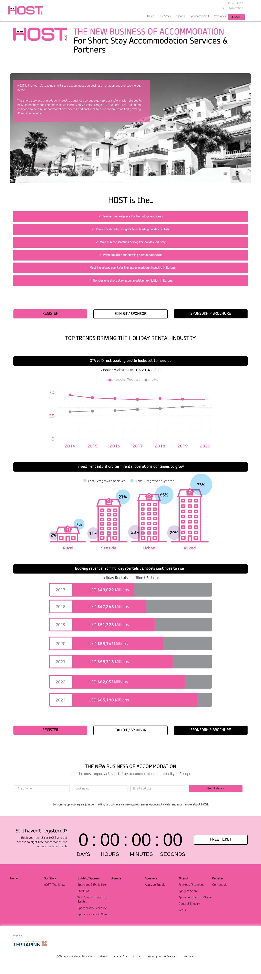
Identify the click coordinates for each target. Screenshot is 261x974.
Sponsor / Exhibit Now (92, 914)
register (236, 17)
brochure (188, 956)
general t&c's (120, 956)
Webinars (220, 16)
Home (14, 878)
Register (217, 878)
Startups (83, 891)
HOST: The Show (54, 885)
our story (165, 16)
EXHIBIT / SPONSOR (130, 314)
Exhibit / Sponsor (88, 878)
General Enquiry (189, 904)
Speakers (151, 878)
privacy (103, 956)
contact (137, 956)
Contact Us (219, 885)
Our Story (50, 878)
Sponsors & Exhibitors (92, 885)
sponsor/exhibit (199, 16)
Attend (183, 878)
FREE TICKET (220, 839)
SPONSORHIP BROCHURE (210, 313)
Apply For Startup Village (195, 897)
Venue (183, 910)
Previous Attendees (191, 885)
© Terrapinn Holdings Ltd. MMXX (74, 956)
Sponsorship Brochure (92, 908)
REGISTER (50, 313)
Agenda (180, 16)
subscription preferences (162, 956)
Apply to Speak (155, 885)
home (150, 16)
